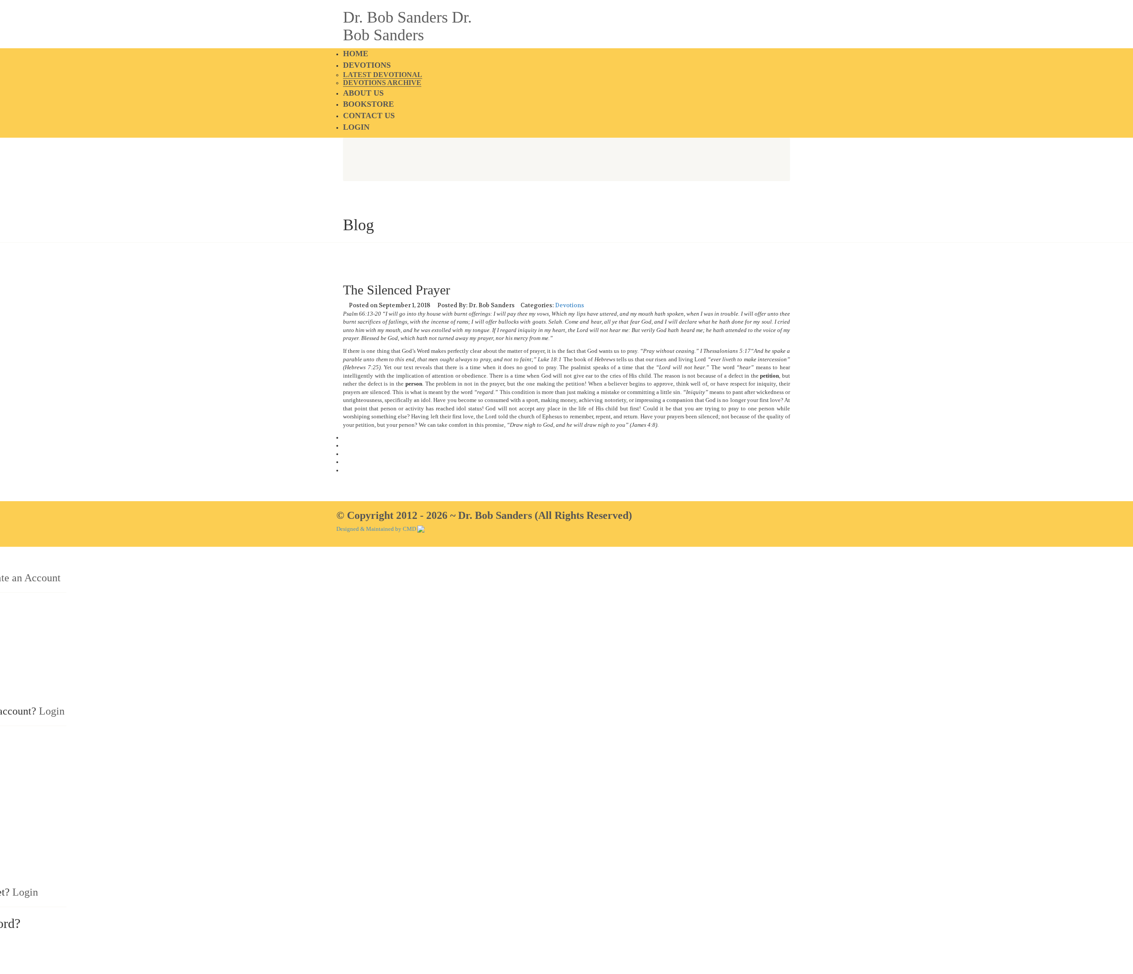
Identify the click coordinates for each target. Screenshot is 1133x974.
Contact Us (369, 115)
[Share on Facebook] (345, 437)
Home (355, 53)
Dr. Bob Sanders (395, 17)
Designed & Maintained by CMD (376, 529)
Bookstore (368, 104)
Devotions (367, 65)
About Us (363, 93)
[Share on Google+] (345, 454)
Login (356, 127)
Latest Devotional (382, 74)
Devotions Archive (382, 82)
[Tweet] (345, 445)
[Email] (345, 470)
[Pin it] (345, 462)
